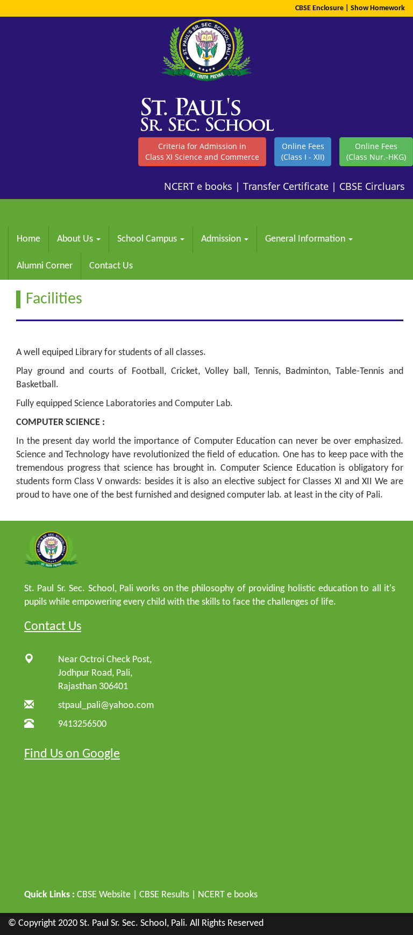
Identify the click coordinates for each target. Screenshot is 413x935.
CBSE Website (104, 895)
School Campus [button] (148, 239)
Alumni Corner (45, 266)
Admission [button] (222, 239)
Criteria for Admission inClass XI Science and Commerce (202, 151)
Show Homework (378, 8)
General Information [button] (306, 239)
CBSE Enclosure (319, 8)
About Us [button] (76, 239)
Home (28, 239)
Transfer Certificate (286, 186)
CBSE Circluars (372, 186)
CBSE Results (164, 895)
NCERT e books (198, 186)
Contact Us (111, 266)
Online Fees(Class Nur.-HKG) (376, 151)
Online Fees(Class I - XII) (302, 151)
